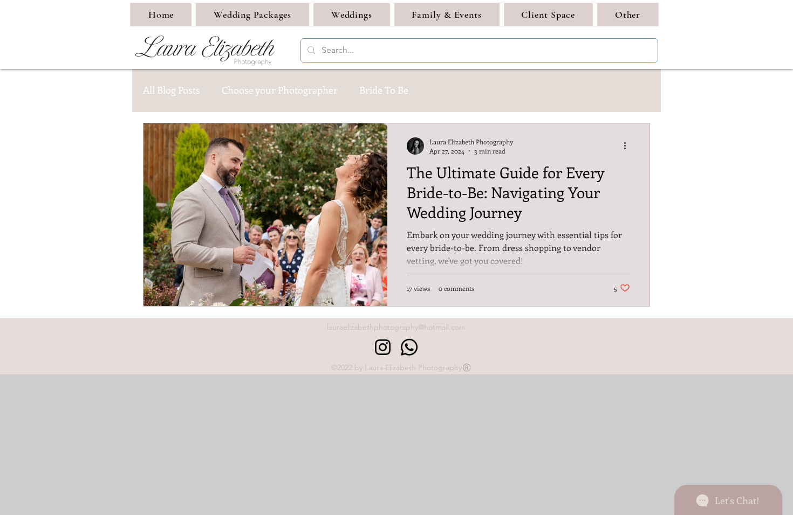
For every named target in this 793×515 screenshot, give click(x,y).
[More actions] (628, 146)
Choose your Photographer (280, 89)
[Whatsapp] (409, 347)
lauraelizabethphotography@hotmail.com (396, 327)
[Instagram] (382, 347)
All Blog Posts (171, 89)
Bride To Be (383, 89)
